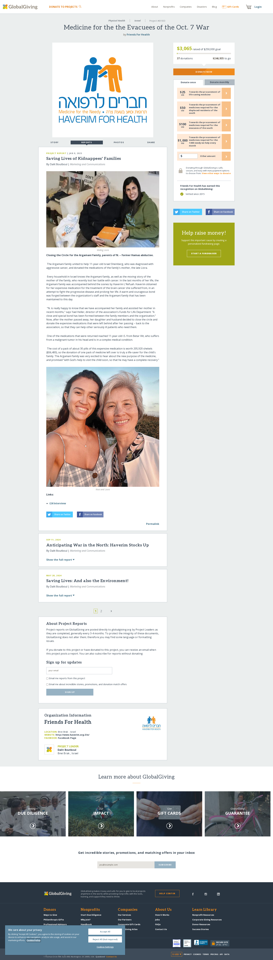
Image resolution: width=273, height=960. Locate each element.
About (154, 6)
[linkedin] (218, 894)
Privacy (188, 954)
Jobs (157, 919)
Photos (119, 142)
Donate (63, 7)
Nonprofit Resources (203, 914)
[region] (65, 940)
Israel (137, 20)
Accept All (105, 931)
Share (151, 142)
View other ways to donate (216, 173)
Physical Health (117, 20)
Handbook (86, 924)
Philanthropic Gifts (54, 919)
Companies (186, 6)
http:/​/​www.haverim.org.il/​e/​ (72, 734)
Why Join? (86, 919)
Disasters (202, 6)
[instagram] (206, 894)
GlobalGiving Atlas (127, 929)
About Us (163, 910)
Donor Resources (201, 924)
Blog (214, 6)
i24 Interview (57, 503)
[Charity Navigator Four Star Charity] (178, 943)
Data (226, 954)
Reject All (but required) (105, 939)
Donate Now (204, 71)
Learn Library (204, 910)
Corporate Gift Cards (129, 924)
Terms (206, 954)
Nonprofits (169, 6)
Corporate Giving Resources (207, 919)
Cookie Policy (33, 940)
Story (54, 142)
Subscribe (165, 864)
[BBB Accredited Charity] (202, 943)
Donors (50, 910)
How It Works (162, 914)
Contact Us (161, 929)
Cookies (197, 954)
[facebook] (193, 894)
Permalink (152, 524)
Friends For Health (138, 34)
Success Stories (200, 929)
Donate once (188, 82)
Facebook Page (67, 737)
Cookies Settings (105, 946)
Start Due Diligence (91, 914)
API (221, 954)
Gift (233, 6)
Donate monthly (219, 82)
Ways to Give (50, 914)
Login (258, 7)
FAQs (158, 924)
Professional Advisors (55, 924)
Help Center (167, 893)
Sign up (70, 692)
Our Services (124, 914)
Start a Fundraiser (204, 253)
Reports (86, 142)
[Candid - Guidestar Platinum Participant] (188, 943)
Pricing (214, 954)
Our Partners (124, 919)
